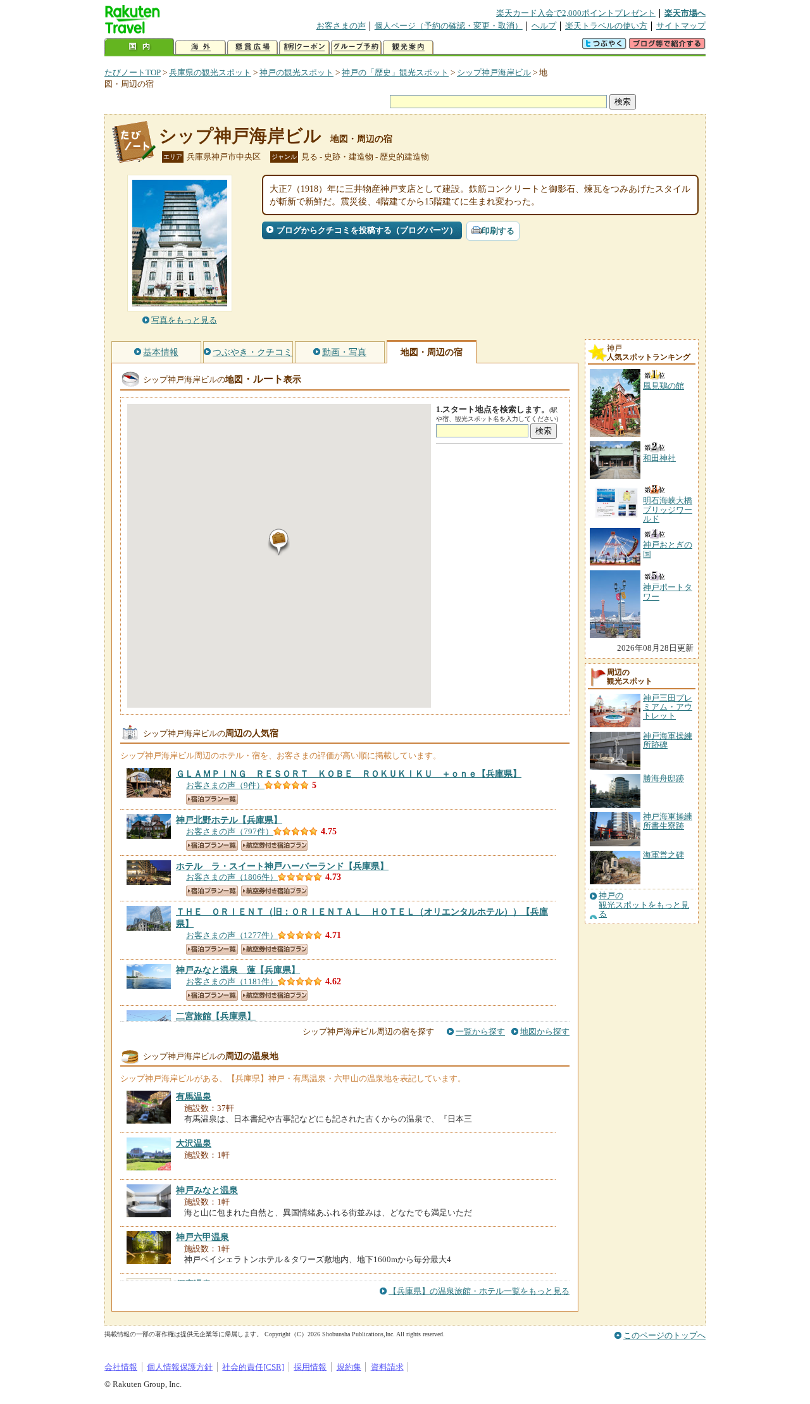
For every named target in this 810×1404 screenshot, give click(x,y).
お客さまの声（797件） (229, 831)
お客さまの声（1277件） (232, 935)
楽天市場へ (685, 13)
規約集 (349, 1367)
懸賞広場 (252, 47)
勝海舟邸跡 (663, 778)
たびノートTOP (132, 72)
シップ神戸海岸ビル (494, 72)
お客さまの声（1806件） (232, 877)
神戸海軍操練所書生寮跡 (667, 821)
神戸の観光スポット (296, 72)
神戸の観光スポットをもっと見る (644, 904)
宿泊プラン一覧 (212, 799)
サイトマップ (681, 25)
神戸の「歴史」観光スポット (395, 72)
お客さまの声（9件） (225, 785)
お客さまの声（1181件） (232, 981)
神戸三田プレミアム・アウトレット (667, 707)
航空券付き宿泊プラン (274, 845)
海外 (200, 47)
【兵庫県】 (348, 773)
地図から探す (545, 1031)
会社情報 (120, 1367)
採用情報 (310, 1367)
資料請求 (387, 1367)
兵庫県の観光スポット (210, 72)
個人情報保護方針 (180, 1367)
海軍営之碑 (663, 855)
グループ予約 (356, 47)
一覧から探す (480, 1031)
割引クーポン (304, 47)
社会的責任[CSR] (253, 1367)
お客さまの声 (341, 25)
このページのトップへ (664, 1335)
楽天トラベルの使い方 (606, 25)
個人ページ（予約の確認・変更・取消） (449, 25)
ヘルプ (544, 25)
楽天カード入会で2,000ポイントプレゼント (576, 13)
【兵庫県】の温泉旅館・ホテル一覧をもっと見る (479, 1291)
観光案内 (408, 47)
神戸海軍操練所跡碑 (667, 740)
